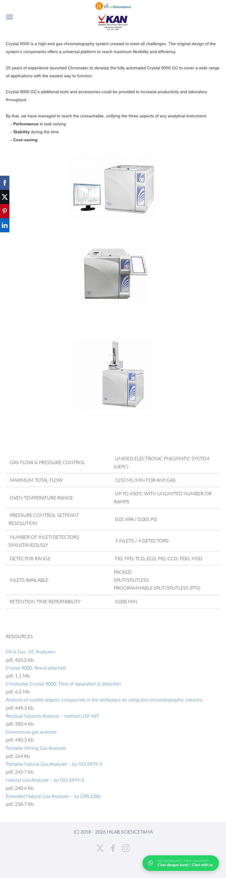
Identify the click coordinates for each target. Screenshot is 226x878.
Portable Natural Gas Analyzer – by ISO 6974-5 (54, 764)
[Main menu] (9, 17)
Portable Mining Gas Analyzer (36, 748)
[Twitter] (100, 848)
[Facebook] (113, 848)
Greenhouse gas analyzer (31, 732)
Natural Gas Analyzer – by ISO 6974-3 (45, 780)
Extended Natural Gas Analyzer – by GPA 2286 (53, 796)
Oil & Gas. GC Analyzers (30, 651)
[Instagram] (126, 848)
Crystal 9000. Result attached (36, 668)
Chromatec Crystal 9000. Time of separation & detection (63, 683)
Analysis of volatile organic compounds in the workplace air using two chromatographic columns (104, 699)
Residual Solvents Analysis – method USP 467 (52, 716)
